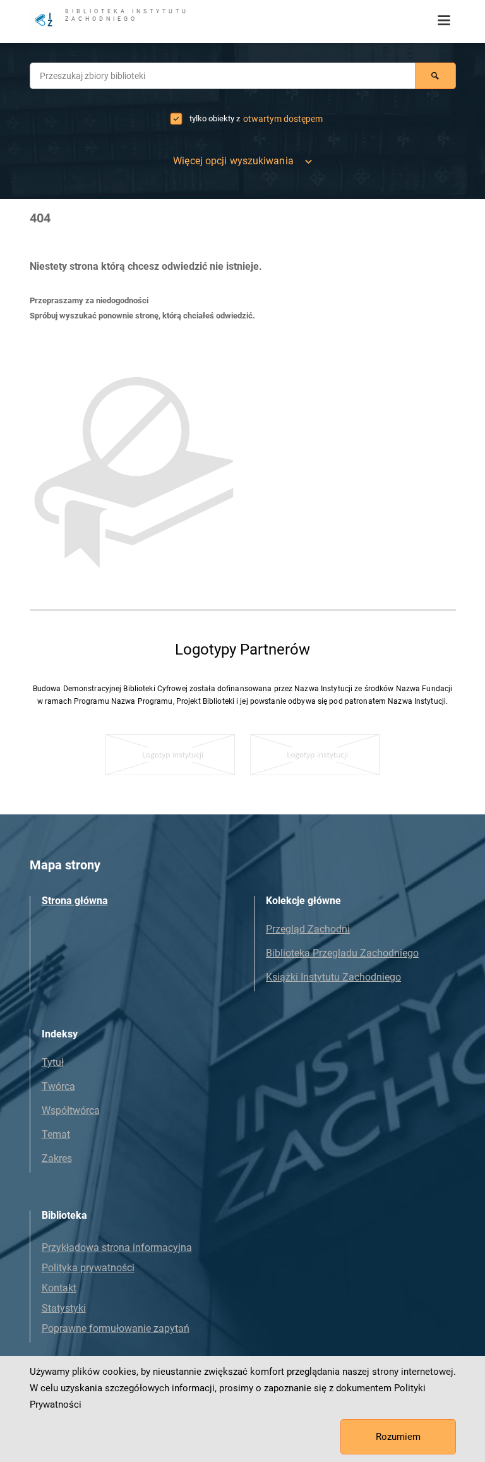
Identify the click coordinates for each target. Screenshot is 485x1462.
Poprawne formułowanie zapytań (115, 1328)
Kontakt (59, 1288)
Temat (56, 1134)
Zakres (57, 1158)
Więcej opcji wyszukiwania (233, 161)
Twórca (58, 1086)
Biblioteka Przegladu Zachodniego (342, 953)
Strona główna (75, 901)
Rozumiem (398, 1436)
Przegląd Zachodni (308, 929)
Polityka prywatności (88, 1268)
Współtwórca (71, 1110)
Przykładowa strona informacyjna (117, 1247)
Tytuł (53, 1062)
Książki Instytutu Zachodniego (333, 977)
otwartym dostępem (283, 119)
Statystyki (64, 1308)
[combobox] (223, 76)
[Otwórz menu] (444, 20)
